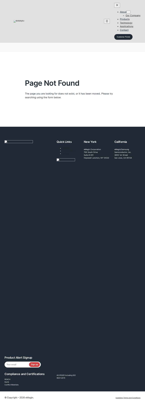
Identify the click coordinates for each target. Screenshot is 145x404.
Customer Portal (123, 37)
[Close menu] (117, 5)
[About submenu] (128, 12)
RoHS (7, 382)
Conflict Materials (12, 385)
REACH (7, 379)
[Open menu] (107, 21)
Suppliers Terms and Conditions (128, 398)
